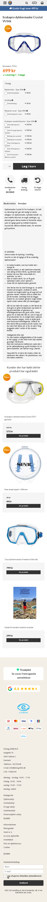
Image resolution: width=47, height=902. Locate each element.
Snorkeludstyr (9, 803)
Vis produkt (23, 436)
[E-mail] (23, 871)
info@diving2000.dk (17, 768)
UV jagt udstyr (9, 807)
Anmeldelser (8, 840)
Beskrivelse (10, 203)
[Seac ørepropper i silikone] (25, 466)
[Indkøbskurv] (42, 3)
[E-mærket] (23, 713)
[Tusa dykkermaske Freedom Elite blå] (25, 536)
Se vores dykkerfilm (11, 836)
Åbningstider (9, 828)
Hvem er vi (8, 832)
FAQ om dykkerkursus (12, 844)
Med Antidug (12, 103)
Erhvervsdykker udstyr (12, 814)
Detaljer (22, 203)
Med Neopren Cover (14, 114)
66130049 (10, 192)
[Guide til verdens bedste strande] (25, 604)
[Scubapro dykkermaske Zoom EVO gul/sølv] (25, 394)
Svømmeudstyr (9, 811)
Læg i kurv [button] (29, 166)
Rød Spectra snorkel (14, 140)
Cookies (7, 847)
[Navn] (23, 867)
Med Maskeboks (13, 93)
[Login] (34, 3)
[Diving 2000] (10, 3)
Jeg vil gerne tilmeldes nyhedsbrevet (25, 876)
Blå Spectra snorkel (14, 136)
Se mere (7, 818)
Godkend (23, 883)
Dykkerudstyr (9, 799)
